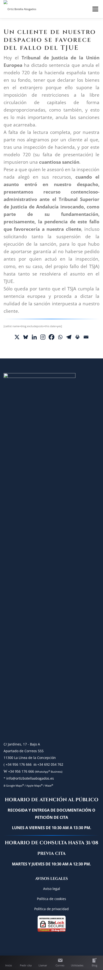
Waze (49, 785)
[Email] (86, 337)
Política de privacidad (51, 909)
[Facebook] (51, 337)
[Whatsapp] (60, 337)
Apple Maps (34, 785)
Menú (94, 9)
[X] (17, 337)
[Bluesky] (25, 337)
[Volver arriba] (51, 946)
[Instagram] (43, 337)
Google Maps (14, 785)
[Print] (77, 337)
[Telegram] (69, 337)
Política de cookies (51, 898)
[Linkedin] (34, 337)
